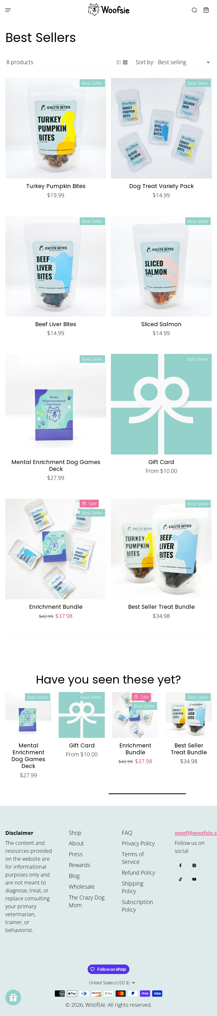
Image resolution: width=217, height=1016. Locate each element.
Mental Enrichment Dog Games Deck (55, 465)
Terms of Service (133, 857)
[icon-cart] (206, 9)
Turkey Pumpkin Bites (55, 186)
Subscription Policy (137, 905)
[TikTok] (180, 879)
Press (76, 854)
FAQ (127, 832)
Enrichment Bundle (56, 607)
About (76, 843)
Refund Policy (138, 872)
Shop (75, 832)
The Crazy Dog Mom (87, 901)
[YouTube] (194, 879)
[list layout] (119, 62)
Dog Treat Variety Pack (161, 186)
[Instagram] (194, 865)
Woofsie (95, 1004)
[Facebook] (180, 865)
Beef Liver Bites (55, 324)
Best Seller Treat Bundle (161, 607)
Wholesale (82, 886)
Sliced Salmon (161, 324)
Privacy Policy (138, 843)
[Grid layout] (125, 62)
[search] (194, 9)
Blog (74, 875)
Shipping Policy (132, 887)
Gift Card (161, 462)
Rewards (79, 865)
